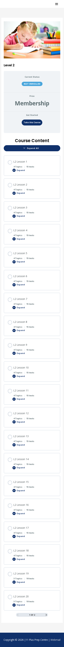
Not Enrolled (32, 83)
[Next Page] (46, 615)
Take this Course (32, 122)
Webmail (55, 639)
